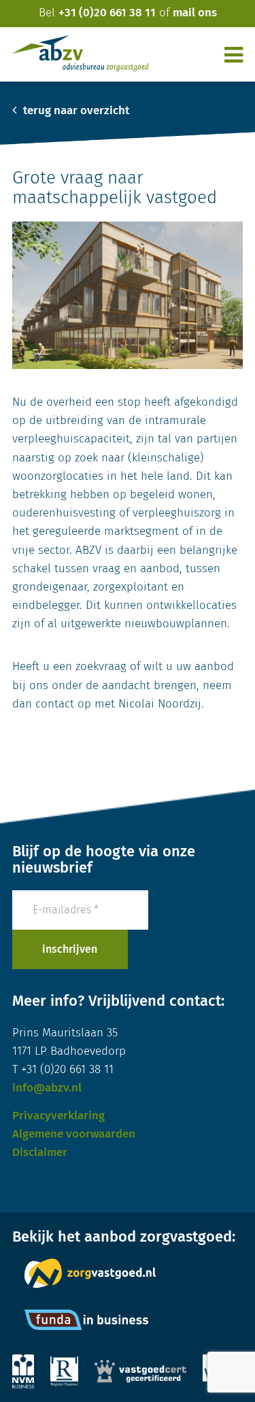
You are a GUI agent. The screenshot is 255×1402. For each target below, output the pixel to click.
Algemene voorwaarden (73, 1134)
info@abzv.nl (47, 1088)
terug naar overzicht (74, 111)
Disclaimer (39, 1153)
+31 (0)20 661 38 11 (107, 13)
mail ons (195, 13)
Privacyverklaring (58, 1116)
